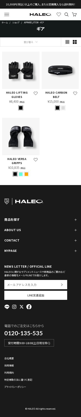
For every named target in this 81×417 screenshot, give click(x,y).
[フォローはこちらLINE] (7, 306)
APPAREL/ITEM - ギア (34, 22)
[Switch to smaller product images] (75, 41)
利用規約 (9, 372)
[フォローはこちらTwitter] (21, 306)
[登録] (61, 284)
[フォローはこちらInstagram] (14, 306)
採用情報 (9, 365)
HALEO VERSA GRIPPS (17, 161)
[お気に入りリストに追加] (36, 93)
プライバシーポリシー (15, 386)
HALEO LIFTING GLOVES (17, 95)
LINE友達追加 (35, 295)
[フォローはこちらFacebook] (29, 306)
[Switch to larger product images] (67, 41)
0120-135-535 (23, 333)
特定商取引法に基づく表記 (18, 379)
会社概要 (9, 358)
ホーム (5, 22)
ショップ (15, 22)
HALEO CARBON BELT (56, 95)
